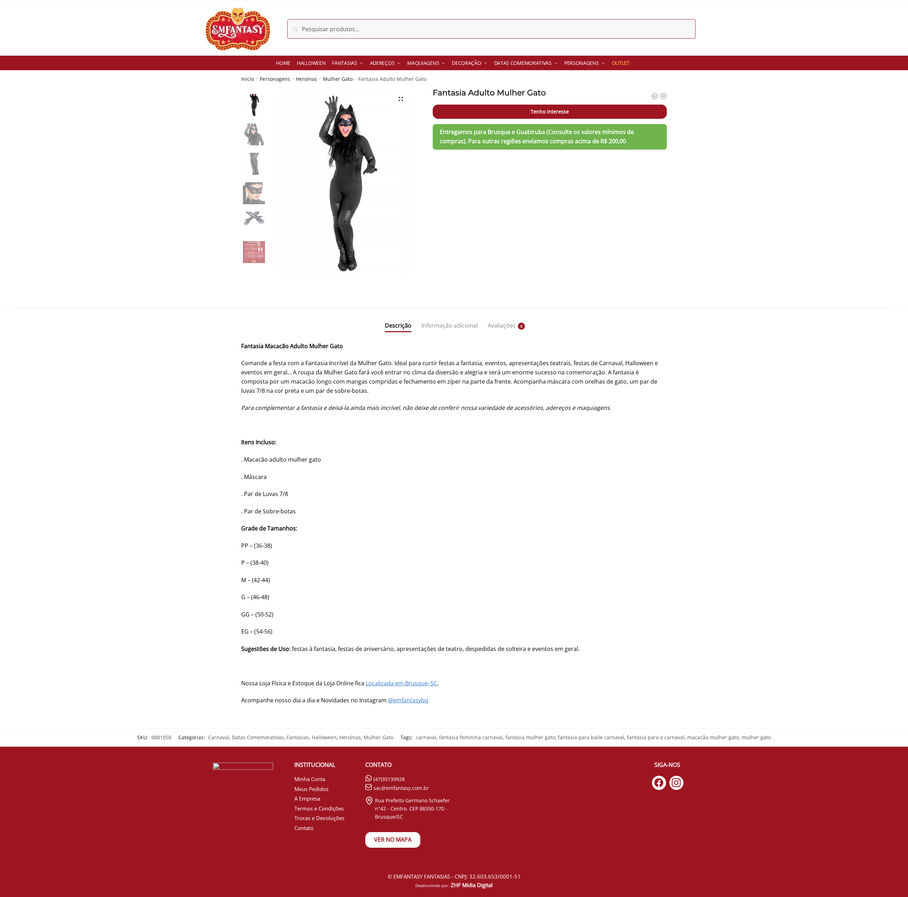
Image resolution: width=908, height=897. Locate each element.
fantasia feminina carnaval (471, 737)
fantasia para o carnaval (656, 737)
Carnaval (218, 737)
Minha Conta (309, 778)
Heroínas (306, 79)
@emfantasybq (408, 700)
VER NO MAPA (392, 839)
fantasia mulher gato (530, 737)
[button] (400, 99)
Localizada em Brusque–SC (401, 683)
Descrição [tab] (398, 325)
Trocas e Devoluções (319, 817)
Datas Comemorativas (258, 737)
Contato (304, 827)
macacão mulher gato (713, 737)
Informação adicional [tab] (449, 325)
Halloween (324, 737)
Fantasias (298, 737)
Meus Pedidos (311, 788)
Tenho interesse (550, 111)
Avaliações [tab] (502, 325)
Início (247, 79)
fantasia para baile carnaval (591, 737)
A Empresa (307, 798)
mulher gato (756, 737)
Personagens (275, 79)
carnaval (426, 737)
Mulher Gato (338, 79)
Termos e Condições (319, 808)
